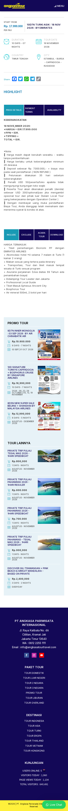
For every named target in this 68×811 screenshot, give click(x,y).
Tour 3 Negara (34, 687)
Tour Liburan (34, 697)
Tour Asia (34, 725)
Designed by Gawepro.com (34, 809)
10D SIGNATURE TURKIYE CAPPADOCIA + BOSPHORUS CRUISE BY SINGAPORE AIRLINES (21, 372)
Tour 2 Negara (34, 683)
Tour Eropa (34, 735)
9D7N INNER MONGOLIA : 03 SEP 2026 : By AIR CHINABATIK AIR (21, 333)
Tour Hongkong (34, 750)
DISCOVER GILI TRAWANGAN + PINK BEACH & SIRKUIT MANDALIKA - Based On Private (28, 571)
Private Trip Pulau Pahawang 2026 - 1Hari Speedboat (20, 511)
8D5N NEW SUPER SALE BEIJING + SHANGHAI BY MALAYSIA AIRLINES (21, 406)
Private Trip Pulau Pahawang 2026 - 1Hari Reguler (20, 482)
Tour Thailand (34, 740)
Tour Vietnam (34, 745)
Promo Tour (34, 692)
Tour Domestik (34, 673)
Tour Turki (34, 730)
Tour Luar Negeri (34, 677)
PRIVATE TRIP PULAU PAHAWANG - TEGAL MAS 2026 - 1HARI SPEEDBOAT (20, 540)
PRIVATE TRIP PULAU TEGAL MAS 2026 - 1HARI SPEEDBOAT (20, 453)
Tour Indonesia (34, 720)
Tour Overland (34, 702)
